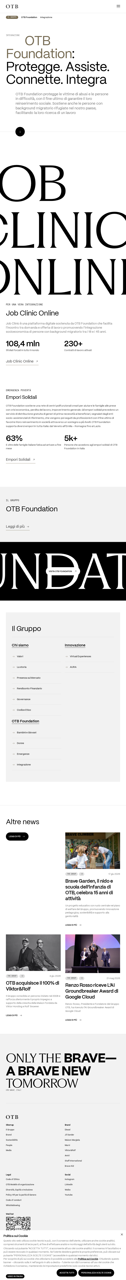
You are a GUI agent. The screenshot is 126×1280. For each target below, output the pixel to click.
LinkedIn (69, 1185)
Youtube (69, 1196)
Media (8, 1151)
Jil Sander (69, 1135)
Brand (8, 1135)
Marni (67, 1146)
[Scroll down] (20, 132)
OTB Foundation (29, 18)
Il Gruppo (12, 18)
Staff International (73, 1161)
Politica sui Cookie (88, 1258)
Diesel (67, 1130)
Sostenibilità (12, 1141)
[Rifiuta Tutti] (122, 1234)
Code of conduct (13, 1201)
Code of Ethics (13, 1180)
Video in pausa (15, 1276)
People (9, 1146)
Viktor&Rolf (70, 1151)
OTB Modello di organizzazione (20, 1185)
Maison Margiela (72, 1141)
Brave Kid (69, 1167)
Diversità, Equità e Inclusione (19, 1190)
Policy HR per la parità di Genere (21, 1196)
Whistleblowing (13, 1206)
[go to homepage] (12, 6)
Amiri (67, 1156)
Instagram (69, 1180)
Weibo (68, 1190)
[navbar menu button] (118, 6)
